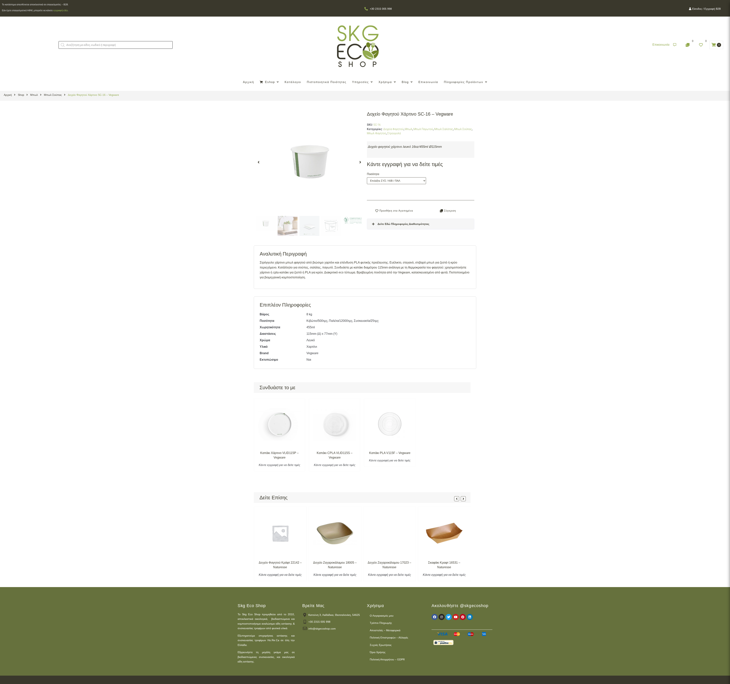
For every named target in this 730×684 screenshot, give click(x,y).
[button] (664, 44)
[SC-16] (309, 162)
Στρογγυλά (394, 133)
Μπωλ (34, 94)
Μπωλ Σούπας (53, 94)
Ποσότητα (373, 174)
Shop (21, 94)
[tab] (420, 224)
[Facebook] (435, 617)
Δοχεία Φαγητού (393, 129)
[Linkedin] (470, 617)
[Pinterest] (463, 617)
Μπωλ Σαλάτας (443, 129)
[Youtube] (456, 617)
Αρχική (8, 94)
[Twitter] (449, 617)
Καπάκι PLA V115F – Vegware (389, 453)
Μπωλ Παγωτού (423, 129)
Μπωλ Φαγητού (376, 133)
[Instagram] (442, 617)
